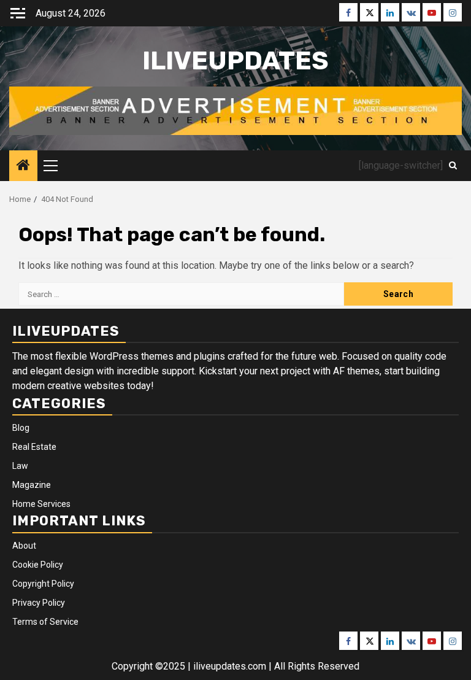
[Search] (453, 165)
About (24, 546)
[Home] (23, 166)
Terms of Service (45, 622)
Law (20, 466)
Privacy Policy (38, 603)
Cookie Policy (37, 565)
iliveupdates (235, 60)
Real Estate (34, 447)
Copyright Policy (43, 584)
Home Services (41, 504)
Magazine (31, 485)
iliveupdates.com (231, 666)
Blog (20, 428)
